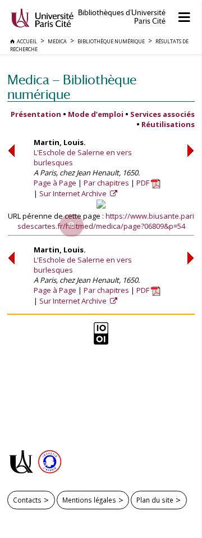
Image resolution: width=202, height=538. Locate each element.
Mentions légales (89, 499)
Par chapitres (106, 183)
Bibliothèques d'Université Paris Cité (122, 16)
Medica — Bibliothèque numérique (71, 87)
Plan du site (154, 499)
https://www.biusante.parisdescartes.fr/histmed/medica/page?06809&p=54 (106, 221)
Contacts (27, 499)
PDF (143, 183)
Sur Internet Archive (73, 193)
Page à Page (55, 183)
